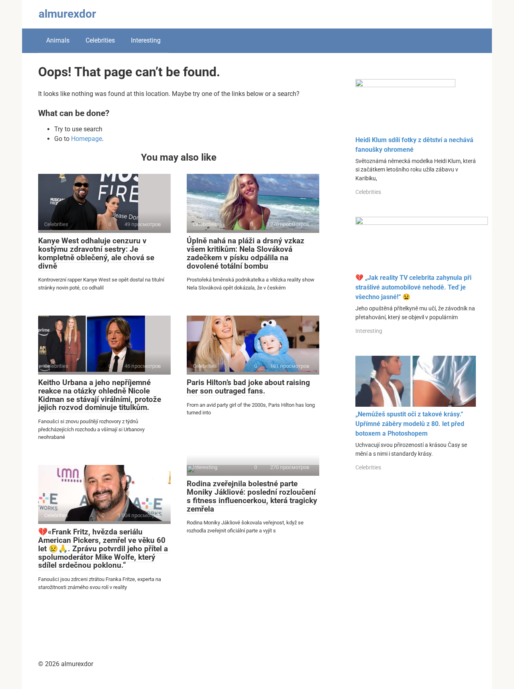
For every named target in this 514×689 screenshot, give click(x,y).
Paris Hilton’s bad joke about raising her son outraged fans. (248, 386)
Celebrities (100, 40)
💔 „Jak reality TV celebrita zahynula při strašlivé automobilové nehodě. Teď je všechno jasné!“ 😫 (413, 287)
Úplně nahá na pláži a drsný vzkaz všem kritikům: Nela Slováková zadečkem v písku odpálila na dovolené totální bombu (245, 253)
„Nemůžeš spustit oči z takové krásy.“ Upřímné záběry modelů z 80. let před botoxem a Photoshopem (409, 423)
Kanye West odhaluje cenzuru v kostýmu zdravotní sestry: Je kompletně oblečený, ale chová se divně (96, 253)
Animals (57, 40)
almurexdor (67, 13)
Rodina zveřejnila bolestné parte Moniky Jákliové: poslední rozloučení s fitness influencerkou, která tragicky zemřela (252, 496)
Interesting (146, 40)
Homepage (86, 139)
